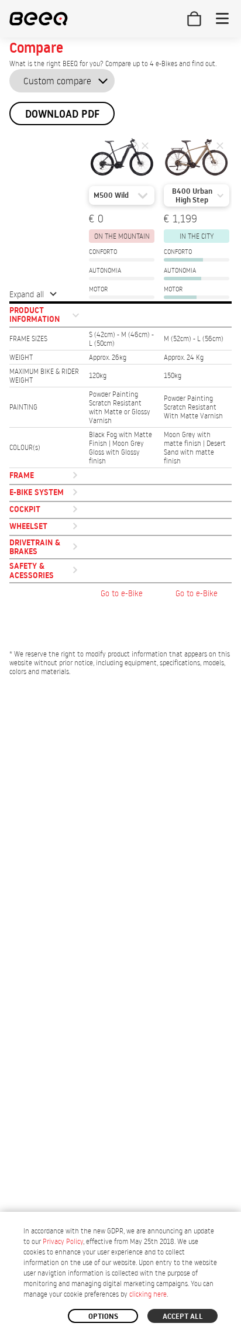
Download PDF (62, 113)
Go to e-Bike (122, 593)
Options (103, 1316)
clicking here (148, 1294)
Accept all (183, 1316)
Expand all (26, 294)
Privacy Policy (63, 1241)
